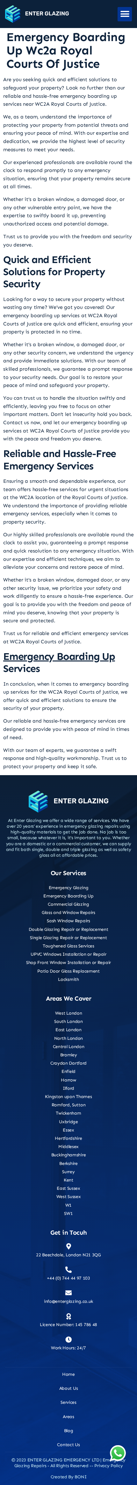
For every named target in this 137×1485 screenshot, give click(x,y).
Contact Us (68, 1444)
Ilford (68, 1088)
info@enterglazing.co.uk (68, 1301)
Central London (68, 1046)
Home (68, 1374)
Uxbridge (68, 1121)
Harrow (68, 1080)
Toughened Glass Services (68, 946)
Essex (68, 1130)
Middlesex (68, 1146)
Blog (68, 1430)
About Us (68, 1388)
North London (68, 1038)
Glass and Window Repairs (68, 912)
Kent (68, 1180)
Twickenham (68, 1113)
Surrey (68, 1171)
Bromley (68, 1055)
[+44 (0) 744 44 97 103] (68, 1270)
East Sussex (68, 1188)
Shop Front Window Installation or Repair (68, 962)
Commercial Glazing (68, 904)
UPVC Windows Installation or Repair (68, 954)
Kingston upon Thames (68, 1096)
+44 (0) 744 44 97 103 (68, 1278)
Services (68, 1402)
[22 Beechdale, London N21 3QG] (68, 1246)
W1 (68, 1205)
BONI (80, 1477)
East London (68, 1029)
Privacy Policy (108, 1465)
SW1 (68, 1213)
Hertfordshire (68, 1138)
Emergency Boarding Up (59, 656)
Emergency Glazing (69, 887)
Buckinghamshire (68, 1155)
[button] (125, 14)
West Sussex (68, 1196)
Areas (68, 1416)
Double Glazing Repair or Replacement (68, 929)
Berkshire (68, 1163)
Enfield (68, 1071)
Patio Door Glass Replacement (68, 971)
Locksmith (68, 979)
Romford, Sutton (69, 1105)
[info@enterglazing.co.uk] (68, 1293)
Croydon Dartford (68, 1063)
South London (68, 1021)
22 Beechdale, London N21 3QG (68, 1255)
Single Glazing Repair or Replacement (68, 937)
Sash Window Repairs (68, 921)
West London (68, 1013)
